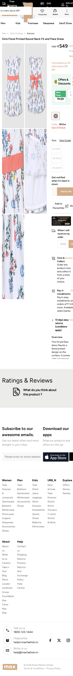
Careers (6, 563)
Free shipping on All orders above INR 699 (61, 66)
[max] (11, 667)
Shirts (35, 489)
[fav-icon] (43, 11)
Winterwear (8, 509)
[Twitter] (59, 640)
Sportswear (8, 501)
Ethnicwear (8, 514)
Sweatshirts (38, 509)
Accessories (8, 526)
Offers (66, 485)
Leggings (37, 497)
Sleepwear (7, 522)
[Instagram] (68, 640)
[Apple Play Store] (56, 457)
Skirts (35, 501)
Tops (4, 485)
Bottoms (6, 505)
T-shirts (52, 514)
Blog (4, 575)
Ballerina (36, 522)
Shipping (21, 554)
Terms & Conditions (34, 668)
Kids (4, 33)
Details (62, 220)
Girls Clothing (16, 33)
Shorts (51, 501)
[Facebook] (50, 640)
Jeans (35, 493)
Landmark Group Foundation (8, 592)
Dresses (30, 33)
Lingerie (6, 518)
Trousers (52, 509)
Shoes (5, 530)
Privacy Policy (53, 668)
